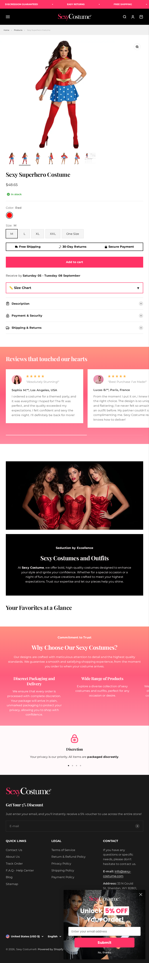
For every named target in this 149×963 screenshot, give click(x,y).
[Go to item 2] (25, 159)
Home (6, 30)
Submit (104, 942)
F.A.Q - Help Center (20, 870)
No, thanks (104, 952)
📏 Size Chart (20, 288)
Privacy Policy (61, 863)
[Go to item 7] (90, 159)
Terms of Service (63, 850)
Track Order (14, 863)
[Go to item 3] (38, 159)
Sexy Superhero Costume (39, 30)
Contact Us (14, 850)
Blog (9, 877)
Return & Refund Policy (68, 856)
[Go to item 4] (51, 159)
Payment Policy (62, 877)
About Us (13, 856)
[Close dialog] (141, 894)
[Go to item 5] (64, 159)
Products (18, 30)
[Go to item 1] (11, 159)
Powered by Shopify (50, 949)
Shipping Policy (62, 870)
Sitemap (12, 884)
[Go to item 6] (77, 159)
